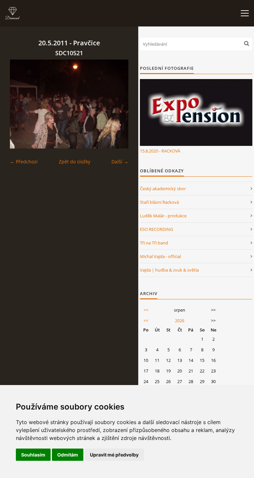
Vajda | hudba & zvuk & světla (169, 270)
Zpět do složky (74, 161)
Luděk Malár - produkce (163, 216)
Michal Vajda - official (160, 256)
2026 (179, 321)
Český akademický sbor (163, 189)
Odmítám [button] (67, 454)
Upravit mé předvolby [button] (114, 454)
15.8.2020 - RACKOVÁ (160, 151)
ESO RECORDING (156, 229)
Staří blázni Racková (159, 202)
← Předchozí (24, 161)
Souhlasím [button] (33, 454)
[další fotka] (117, 104)
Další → (119, 161)
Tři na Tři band (154, 243)
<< (146, 310)
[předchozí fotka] (20, 104)
